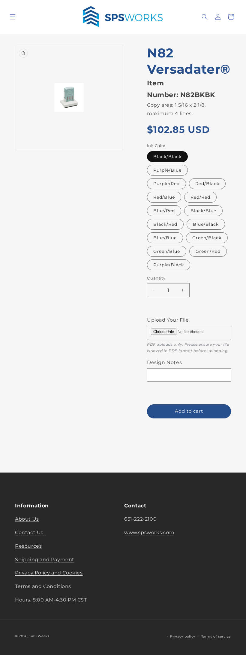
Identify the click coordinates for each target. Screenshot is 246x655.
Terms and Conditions (43, 586)
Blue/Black (206, 224)
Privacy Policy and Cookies (49, 573)
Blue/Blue (165, 237)
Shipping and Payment (44, 559)
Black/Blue (203, 210)
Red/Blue (164, 197)
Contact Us (29, 532)
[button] (12, 16)
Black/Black (167, 156)
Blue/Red (164, 210)
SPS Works (39, 636)
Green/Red (208, 251)
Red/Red (200, 197)
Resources (28, 546)
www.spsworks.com (149, 532)
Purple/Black (168, 265)
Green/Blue (166, 251)
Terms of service (216, 636)
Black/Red (165, 224)
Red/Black (207, 183)
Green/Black (206, 237)
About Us (27, 519)
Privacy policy (182, 636)
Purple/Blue (167, 170)
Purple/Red (166, 183)
